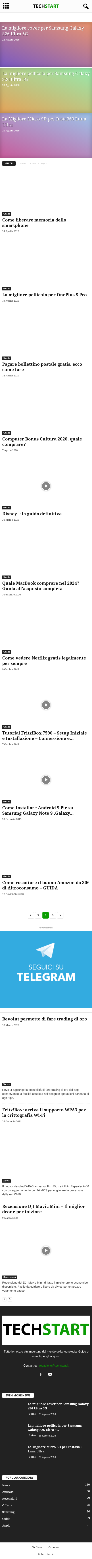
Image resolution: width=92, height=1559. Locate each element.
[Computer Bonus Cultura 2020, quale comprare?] (46, 411)
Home (23, 163)
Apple (25, 18)
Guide (46, 18)
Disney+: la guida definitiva (32, 513)
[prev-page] (4, 1299)
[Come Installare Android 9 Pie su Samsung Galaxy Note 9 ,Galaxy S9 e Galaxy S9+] (46, 780)
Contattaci (54, 1547)
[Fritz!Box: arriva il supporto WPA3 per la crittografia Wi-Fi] (46, 1154)
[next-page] (10, 1299)
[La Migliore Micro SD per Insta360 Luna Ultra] (13, 1454)
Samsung (8, 1512)
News (6, 1084)
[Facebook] (41, 1374)
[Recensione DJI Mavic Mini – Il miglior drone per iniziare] (46, 1250)
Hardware (59, 18)
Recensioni (9, 1277)
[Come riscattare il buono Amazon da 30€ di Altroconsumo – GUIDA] (46, 854)
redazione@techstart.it (54, 1365)
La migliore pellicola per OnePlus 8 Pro (44, 294)
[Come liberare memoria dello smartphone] (46, 192)
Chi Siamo (37, 1547)
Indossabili (75, 18)
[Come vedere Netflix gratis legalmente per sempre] (46, 630)
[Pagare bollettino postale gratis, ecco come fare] (46, 336)
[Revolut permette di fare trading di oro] (46, 1057)
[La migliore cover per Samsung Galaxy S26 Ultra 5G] (13, 1411)
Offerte (7, 1505)
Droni (35, 18)
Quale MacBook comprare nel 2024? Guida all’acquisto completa (40, 586)
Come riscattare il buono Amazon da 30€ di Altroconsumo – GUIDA (45, 885)
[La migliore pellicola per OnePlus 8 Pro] (46, 267)
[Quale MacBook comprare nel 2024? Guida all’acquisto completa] (46, 555)
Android (14, 18)
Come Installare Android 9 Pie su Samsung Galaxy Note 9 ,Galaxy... (38, 810)
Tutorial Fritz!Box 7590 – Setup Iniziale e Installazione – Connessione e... (44, 735)
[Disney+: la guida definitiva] (46, 486)
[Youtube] (50, 1374)
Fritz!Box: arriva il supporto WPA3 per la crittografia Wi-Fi (44, 1112)
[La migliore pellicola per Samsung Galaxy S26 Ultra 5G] (13, 1433)
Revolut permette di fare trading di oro (44, 1019)
